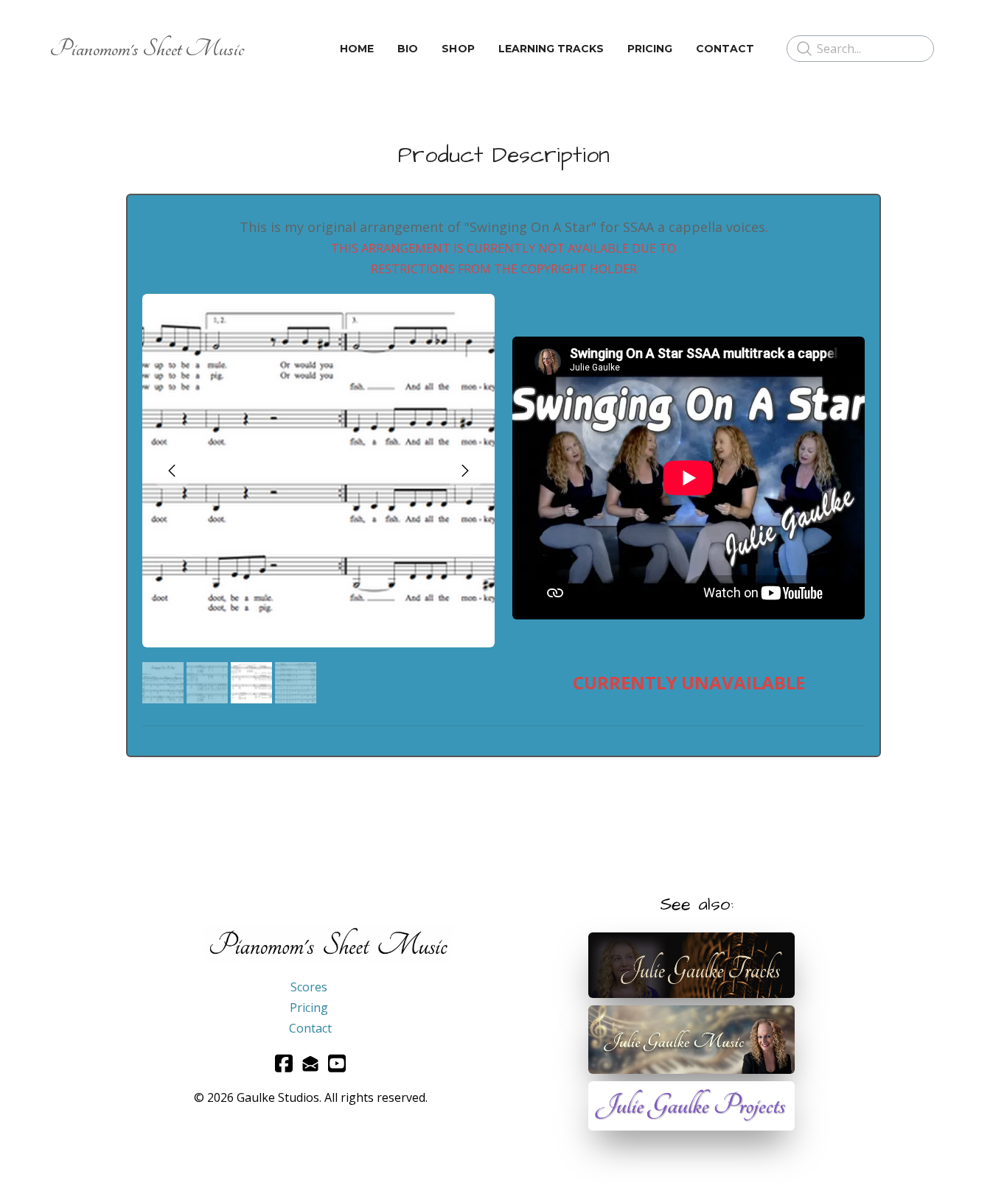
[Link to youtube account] (337, 1063)
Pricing (309, 1007)
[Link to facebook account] (284, 1063)
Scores (308, 987)
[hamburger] (261, 48)
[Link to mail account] (310, 1063)
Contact (310, 1028)
